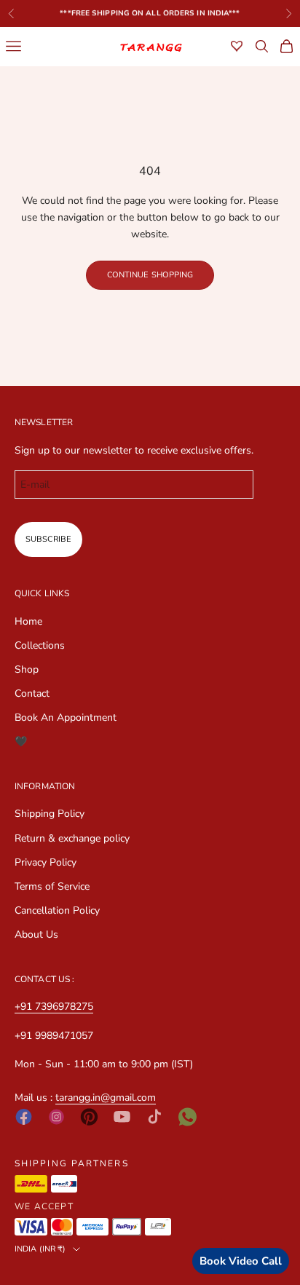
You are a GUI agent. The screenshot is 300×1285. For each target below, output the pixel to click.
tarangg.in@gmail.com (105, 1097)
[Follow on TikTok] (155, 1116)
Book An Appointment (66, 717)
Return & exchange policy (72, 838)
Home (28, 621)
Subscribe (48, 539)
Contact (32, 693)
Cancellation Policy (57, 910)
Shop (27, 669)
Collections (40, 645)
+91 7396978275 (54, 1006)
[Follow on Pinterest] (89, 1117)
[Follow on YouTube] (122, 1116)
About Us (36, 934)
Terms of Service (52, 886)
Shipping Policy (49, 814)
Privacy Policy (45, 862)
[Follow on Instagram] (56, 1117)
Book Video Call (241, 1261)
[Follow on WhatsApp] (187, 1117)
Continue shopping (150, 274)
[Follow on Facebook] (24, 1117)
